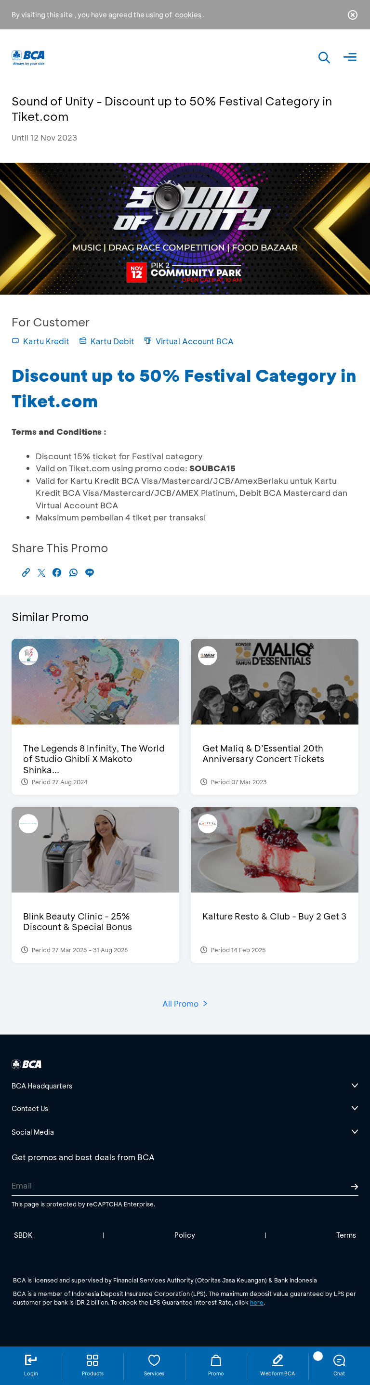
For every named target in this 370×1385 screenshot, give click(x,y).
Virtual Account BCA (195, 341)
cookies (188, 14)
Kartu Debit (112, 341)
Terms (346, 1235)
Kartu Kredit (46, 341)
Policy (184, 1235)
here (257, 1302)
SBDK (23, 1235)
